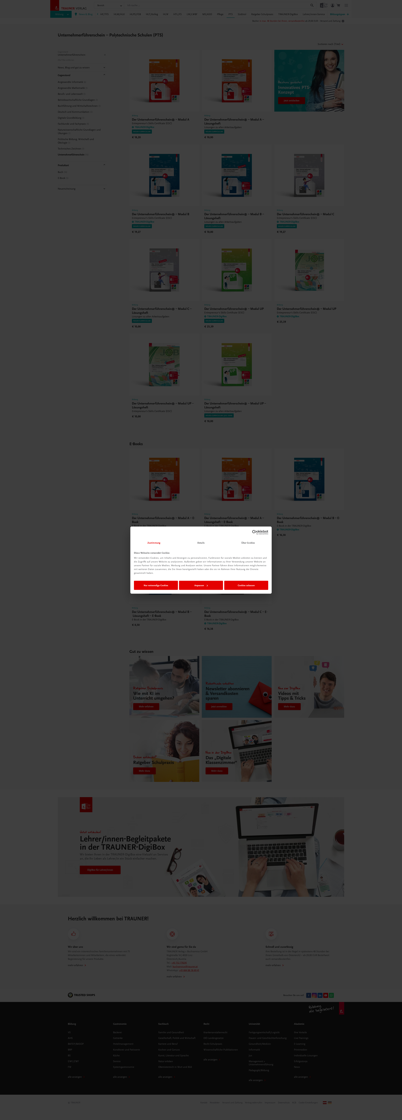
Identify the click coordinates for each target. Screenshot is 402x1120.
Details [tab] (201, 542)
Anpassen (199, 585)
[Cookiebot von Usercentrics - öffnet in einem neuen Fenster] (254, 532)
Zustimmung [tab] (153, 542)
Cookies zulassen (246, 585)
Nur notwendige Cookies (156, 585)
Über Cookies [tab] (248, 542)
